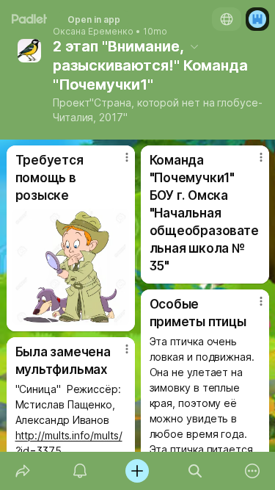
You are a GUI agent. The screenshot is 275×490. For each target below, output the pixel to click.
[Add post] (137, 471)
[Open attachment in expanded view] (70, 267)
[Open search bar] (195, 471)
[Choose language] (226, 19)
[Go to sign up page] (257, 19)
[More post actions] (117, 163)
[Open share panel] (23, 471)
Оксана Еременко (93, 31)
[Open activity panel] (80, 471)
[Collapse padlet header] (194, 46)
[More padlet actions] (252, 471)
